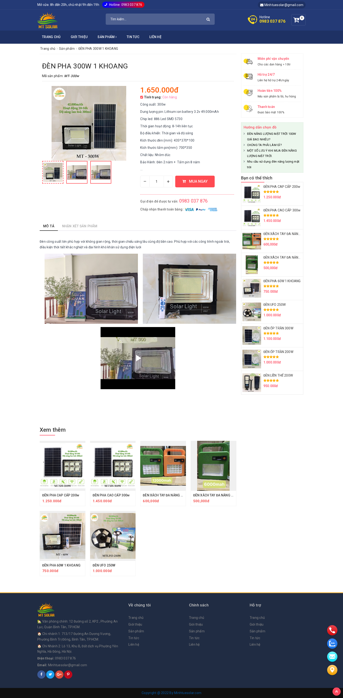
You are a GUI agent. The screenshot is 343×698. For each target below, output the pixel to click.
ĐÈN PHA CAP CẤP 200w (60, 495)
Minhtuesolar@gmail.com (283, 5)
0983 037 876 (272, 21)
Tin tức (133, 37)
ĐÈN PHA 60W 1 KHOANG (61, 565)
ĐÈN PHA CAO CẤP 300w (111, 495)
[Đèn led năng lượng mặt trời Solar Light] (47, 20)
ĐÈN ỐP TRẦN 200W (278, 352)
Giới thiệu (79, 37)
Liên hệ (155, 37)
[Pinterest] (68, 674)
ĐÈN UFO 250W (104, 565)
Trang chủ (51, 37)
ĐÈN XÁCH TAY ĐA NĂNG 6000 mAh (219, 495)
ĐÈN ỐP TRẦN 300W (278, 328)
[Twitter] (50, 674)
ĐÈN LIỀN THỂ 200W (278, 375)
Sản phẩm (106, 37)
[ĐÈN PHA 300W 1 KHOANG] (52, 172)
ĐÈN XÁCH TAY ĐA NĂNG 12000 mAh (170, 495)
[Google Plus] (59, 674)
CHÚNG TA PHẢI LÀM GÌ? (264, 145)
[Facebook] (41, 674)
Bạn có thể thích (257, 177)
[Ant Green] (80, 609)
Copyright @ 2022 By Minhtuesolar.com (171, 693)
